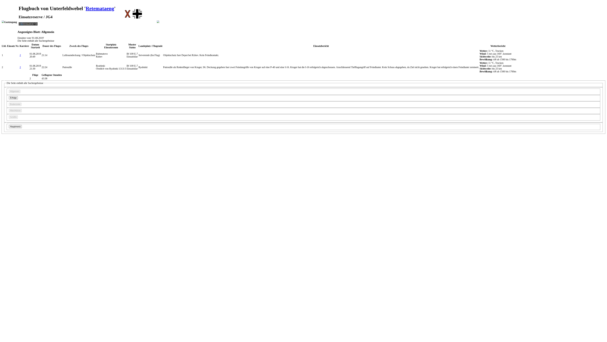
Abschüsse (15, 110)
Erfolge (13, 98)
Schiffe (13, 117)
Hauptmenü (15, 126)
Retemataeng (100, 8)
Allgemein (14, 91)
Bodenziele (15, 104)
